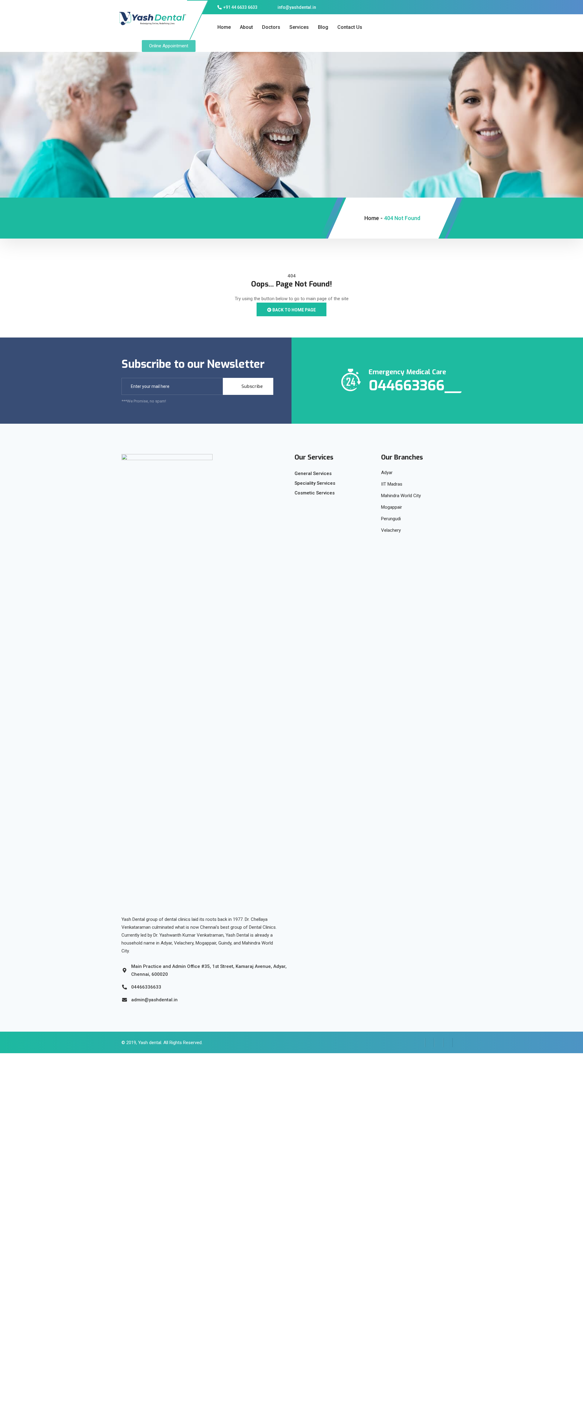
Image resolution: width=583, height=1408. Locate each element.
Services (299, 27)
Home (224, 27)
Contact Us (349, 27)
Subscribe (251, 386)
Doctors (271, 27)
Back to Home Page (293, 309)
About (246, 27)
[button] (169, 46)
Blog (323, 27)
